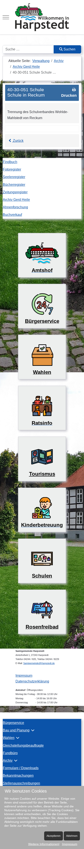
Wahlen (8, 738)
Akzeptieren (54, 835)
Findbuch (10, 162)
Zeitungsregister (15, 192)
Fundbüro (10, 753)
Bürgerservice (13, 723)
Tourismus (42, 474)
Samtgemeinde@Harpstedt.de (39, 663)
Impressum (24, 675)
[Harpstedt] (42, 17)
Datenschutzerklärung (32, 681)
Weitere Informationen (43, 844)
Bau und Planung (16, 730)
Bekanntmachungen (18, 775)
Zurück (17, 140)
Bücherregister (14, 184)
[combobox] (28, 49)
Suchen (69, 49)
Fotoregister (12, 169)
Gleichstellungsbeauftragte (23, 745)
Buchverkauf (12, 214)
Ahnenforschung (15, 207)
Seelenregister (14, 177)
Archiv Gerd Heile (16, 199)
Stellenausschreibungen (21, 783)
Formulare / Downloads (21, 768)
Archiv (7, 760)
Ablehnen (72, 835)
